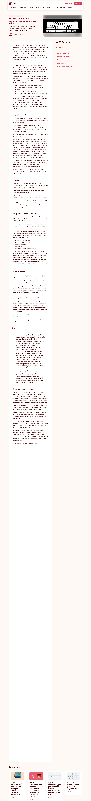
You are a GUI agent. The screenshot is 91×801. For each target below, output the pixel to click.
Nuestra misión (61, 63)
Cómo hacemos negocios (64, 66)
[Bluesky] (63, 42)
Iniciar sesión (68, 3)
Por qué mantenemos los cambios (67, 60)
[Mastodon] (60, 42)
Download (23, 7)
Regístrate (78, 3)
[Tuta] (13, 3)
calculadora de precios (21, 402)
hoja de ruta (16, 255)
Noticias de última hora (15, 16)
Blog (56, 7)
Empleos (62, 7)
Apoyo (70, 7)
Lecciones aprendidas (63, 56)
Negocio (38, 7)
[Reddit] (57, 42)
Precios (31, 7)
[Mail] (66, 42)
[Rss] (70, 42)
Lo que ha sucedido (63, 53)
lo (28, 320)
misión (28, 96)
